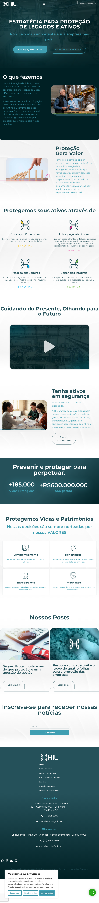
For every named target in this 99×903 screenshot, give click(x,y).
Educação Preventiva (25, 234)
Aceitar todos (47, 893)
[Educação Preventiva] (25, 225)
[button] (49, 347)
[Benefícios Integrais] (74, 264)
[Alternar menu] (44, 4)
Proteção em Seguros (25, 272)
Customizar (15, 893)
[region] (31, 884)
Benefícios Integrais (73, 272)
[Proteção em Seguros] (25, 264)
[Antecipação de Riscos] (74, 225)
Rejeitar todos (30, 893)
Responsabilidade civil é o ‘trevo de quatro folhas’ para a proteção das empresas (74, 670)
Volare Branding (81, 869)
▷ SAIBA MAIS (25, 246)
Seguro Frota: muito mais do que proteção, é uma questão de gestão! (23, 669)
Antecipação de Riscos (74, 234)
